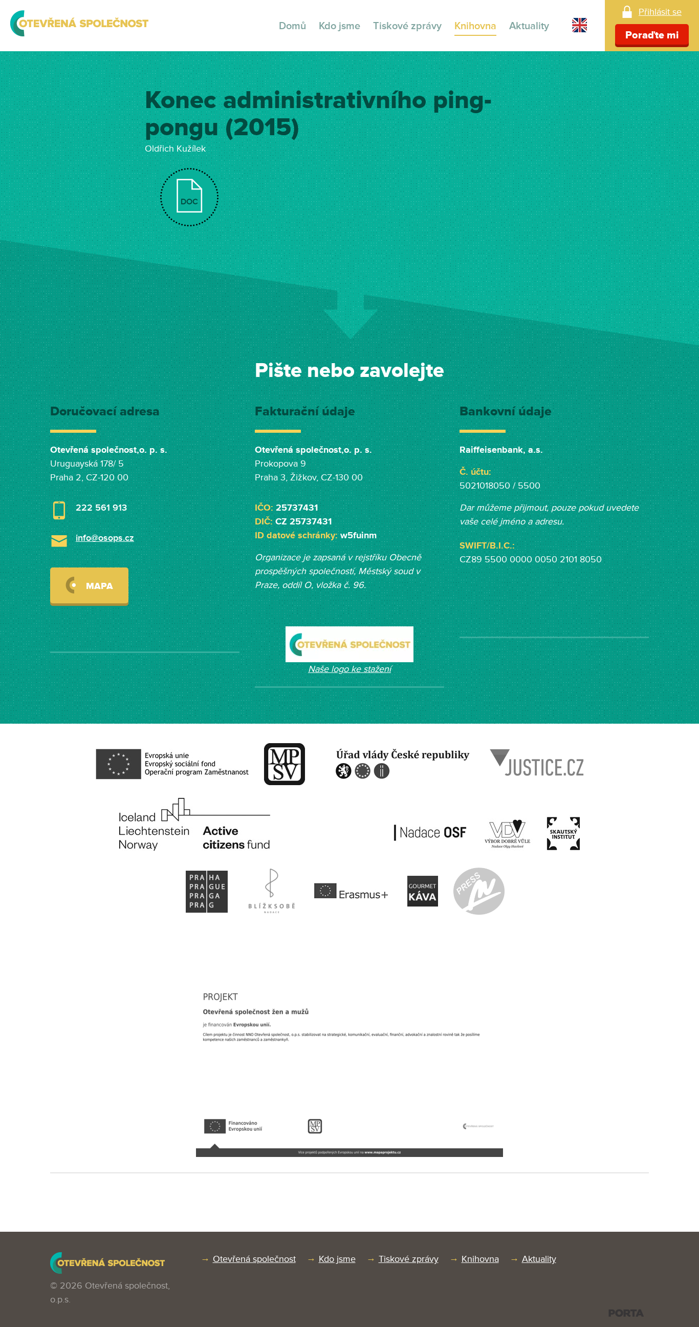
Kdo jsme (339, 26)
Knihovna (475, 26)
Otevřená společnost (254, 1259)
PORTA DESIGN (626, 1313)
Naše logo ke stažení (349, 669)
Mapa (99, 586)
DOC (189, 202)
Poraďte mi (652, 35)
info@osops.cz (105, 537)
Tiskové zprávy (407, 26)
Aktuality (529, 26)
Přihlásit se (660, 11)
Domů (292, 26)
